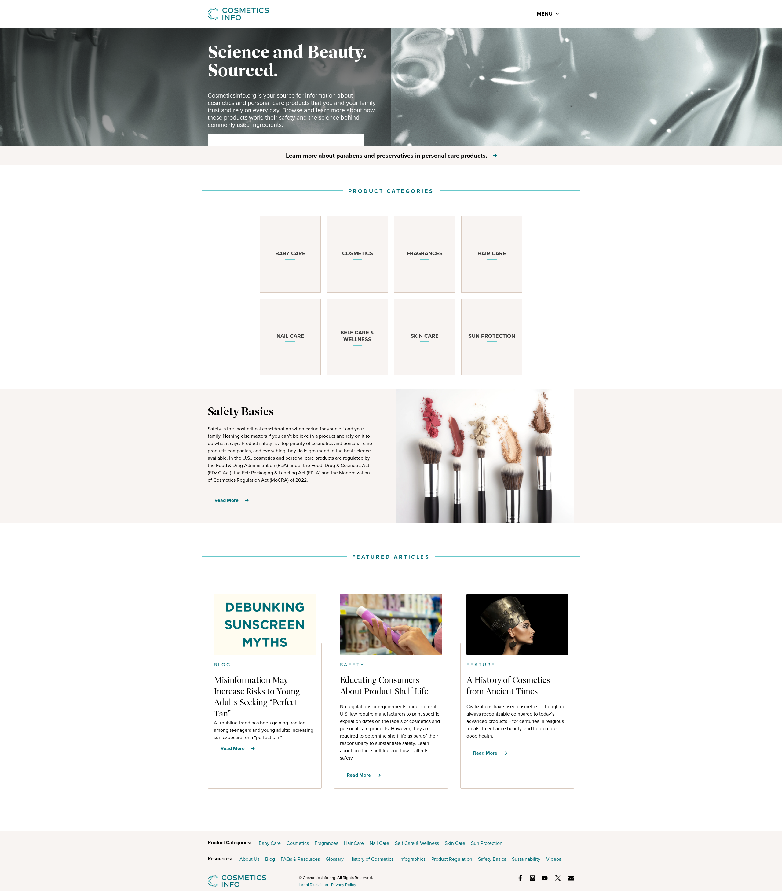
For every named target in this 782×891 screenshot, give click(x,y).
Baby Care (270, 843)
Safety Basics (492, 859)
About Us (249, 859)
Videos (553, 859)
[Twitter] (558, 878)
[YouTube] (545, 878)
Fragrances (326, 843)
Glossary (335, 859)
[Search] (355, 140)
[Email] (571, 878)
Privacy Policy (343, 885)
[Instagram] (532, 878)
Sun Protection (486, 843)
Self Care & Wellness (417, 843)
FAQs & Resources (300, 859)
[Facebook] (520, 878)
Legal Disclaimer (313, 885)
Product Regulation (451, 859)
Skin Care (455, 843)
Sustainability (526, 859)
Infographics (412, 859)
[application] (556, 14)
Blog (270, 859)
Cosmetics (298, 843)
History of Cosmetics (371, 859)
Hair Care (354, 843)
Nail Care (379, 843)
